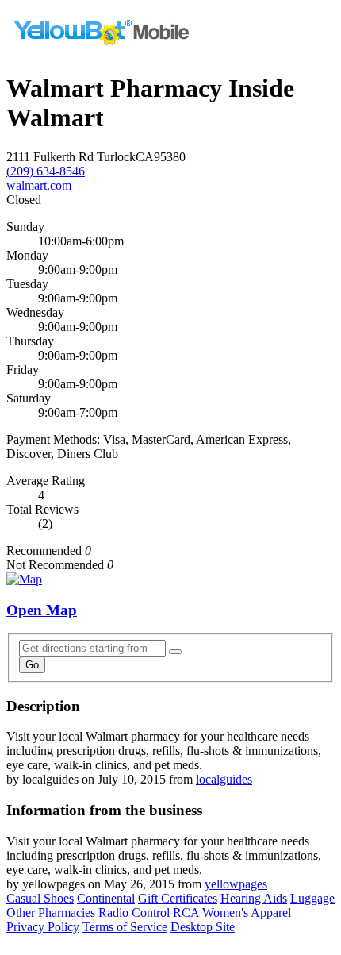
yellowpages (236, 884)
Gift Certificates (177, 898)
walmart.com (38, 185)
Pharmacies (66, 912)
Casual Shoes (40, 898)
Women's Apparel (246, 912)
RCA (186, 912)
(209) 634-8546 (45, 171)
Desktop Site (202, 927)
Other (20, 912)
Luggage (312, 898)
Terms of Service (124, 927)
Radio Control (134, 912)
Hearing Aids (253, 898)
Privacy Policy (42, 927)
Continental (106, 898)
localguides (224, 779)
